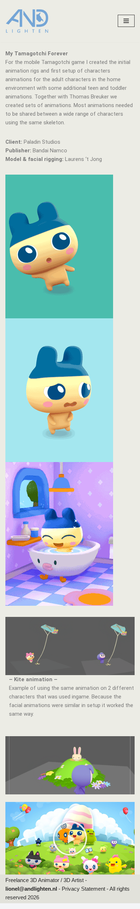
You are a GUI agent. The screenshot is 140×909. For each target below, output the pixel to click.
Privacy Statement (84, 889)
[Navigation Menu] (126, 21)
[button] (70, 838)
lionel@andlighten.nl (32, 889)
